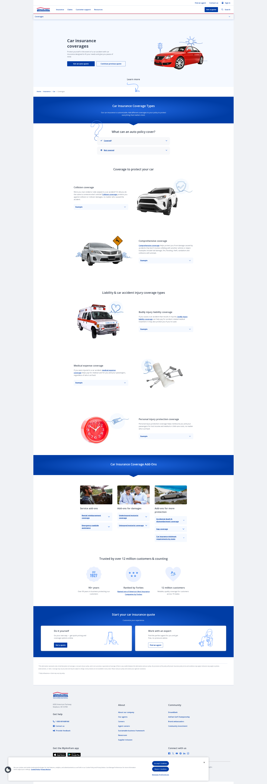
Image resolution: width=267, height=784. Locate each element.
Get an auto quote (81, 64)
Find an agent (200, 3)
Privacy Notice (46, 769)
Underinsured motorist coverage (128, 516)
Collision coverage (109, 194)
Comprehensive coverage (149, 245)
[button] (8, 769)
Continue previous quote (111, 64)
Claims (69, 9)
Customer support (83, 9)
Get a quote (61, 645)
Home (39, 91)
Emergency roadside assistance (90, 526)
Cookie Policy (35, 769)
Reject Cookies (161, 769)
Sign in (227, 3)
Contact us (213, 3)
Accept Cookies (160, 763)
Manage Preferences (160, 775)
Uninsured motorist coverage (131, 525)
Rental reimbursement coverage (91, 516)
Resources (98, 9)
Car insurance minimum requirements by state (166, 537)
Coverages (39, 16)
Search (227, 9)
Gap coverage (162, 529)
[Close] (204, 762)
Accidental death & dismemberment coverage (167, 520)
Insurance (60, 9)
